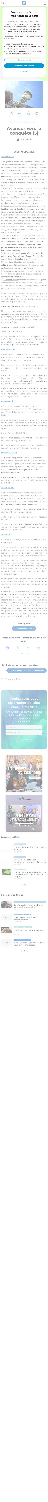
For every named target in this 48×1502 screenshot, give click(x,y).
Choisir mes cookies (24, 60)
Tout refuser (24, 71)
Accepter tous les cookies (24, 65)
